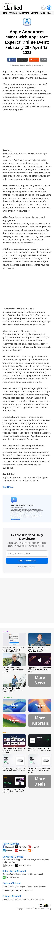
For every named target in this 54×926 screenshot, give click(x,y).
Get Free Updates (27, 560)
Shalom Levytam (39, 65)
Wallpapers (21, 886)
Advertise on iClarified (12, 899)
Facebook (10, 847)
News (5, 886)
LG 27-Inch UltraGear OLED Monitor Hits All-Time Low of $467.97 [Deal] (13, 791)
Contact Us (39, 899)
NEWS (5, 13)
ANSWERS (34, 13)
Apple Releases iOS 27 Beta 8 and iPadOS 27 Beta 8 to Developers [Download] (13, 649)
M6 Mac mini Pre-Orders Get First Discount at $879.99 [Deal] (39, 749)
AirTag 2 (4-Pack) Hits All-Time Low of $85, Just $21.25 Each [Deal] (39, 771)
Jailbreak (15, 890)
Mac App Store (25, 865)
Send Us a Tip (28, 899)
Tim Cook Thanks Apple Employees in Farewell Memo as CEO (13, 669)
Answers (42, 886)
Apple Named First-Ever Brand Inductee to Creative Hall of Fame (39, 669)
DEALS (49, 13)
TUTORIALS (13, 13)
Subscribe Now (12, 877)
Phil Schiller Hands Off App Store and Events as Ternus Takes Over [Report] (38, 649)
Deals (35, 886)
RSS (33, 850)
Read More (8, 486)
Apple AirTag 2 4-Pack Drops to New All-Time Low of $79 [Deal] (14, 770)
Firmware (6, 890)
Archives (23, 890)
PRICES (42, 13)
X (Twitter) (23, 847)
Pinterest (35, 847)
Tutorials (11, 886)
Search (30, 890)
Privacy (48, 909)
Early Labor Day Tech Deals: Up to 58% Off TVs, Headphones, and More (14, 750)
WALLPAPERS (24, 13)
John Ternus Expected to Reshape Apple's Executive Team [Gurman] (12, 690)
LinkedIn (10, 850)
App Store (10, 865)
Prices (29, 886)
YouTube (22, 850)
